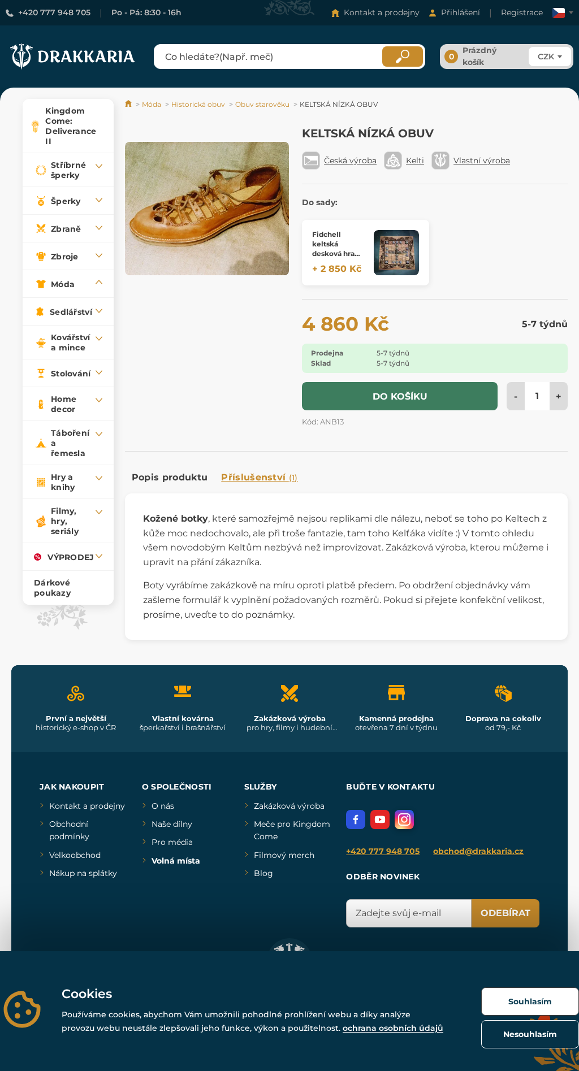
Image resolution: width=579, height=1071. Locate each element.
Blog (263, 873)
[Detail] (396, 252)
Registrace (522, 12)
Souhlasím (530, 1001)
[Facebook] (355, 819)
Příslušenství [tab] (259, 477)
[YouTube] (380, 819)
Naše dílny (172, 824)
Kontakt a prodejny (382, 12)
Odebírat (505, 913)
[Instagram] (404, 819)
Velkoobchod (75, 855)
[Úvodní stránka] (129, 104)
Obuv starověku (262, 104)
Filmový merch (284, 855)
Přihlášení (460, 12)
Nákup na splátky (83, 873)
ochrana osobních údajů (393, 1028)
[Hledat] (402, 56)
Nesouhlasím (530, 1034)
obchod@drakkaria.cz (478, 851)
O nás (163, 806)
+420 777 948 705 (54, 12)
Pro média (172, 842)
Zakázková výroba (289, 806)
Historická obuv (198, 104)
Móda (151, 104)
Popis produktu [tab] (170, 477)
